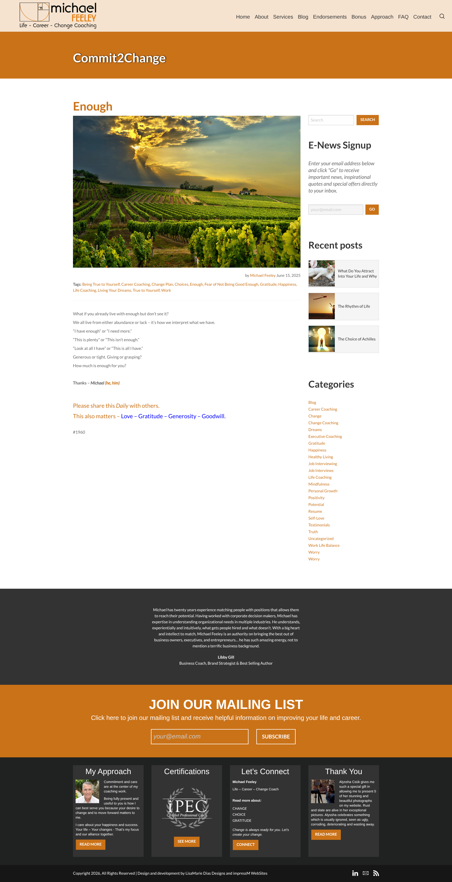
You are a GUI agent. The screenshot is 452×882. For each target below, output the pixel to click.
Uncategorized (321, 538)
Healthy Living (320, 457)
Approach (382, 17)
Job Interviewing (322, 463)
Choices (181, 284)
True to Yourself (146, 290)
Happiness (287, 284)
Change (314, 416)
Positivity (316, 497)
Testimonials (319, 525)
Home (243, 17)
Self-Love (316, 518)
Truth (313, 532)
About (261, 17)
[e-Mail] (366, 873)
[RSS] (376, 873)
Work (166, 290)
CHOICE (239, 814)
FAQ (403, 17)
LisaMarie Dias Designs (205, 873)
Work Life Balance (324, 545)
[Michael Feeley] (58, 15)
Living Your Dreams (114, 290)
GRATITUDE (242, 820)
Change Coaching (323, 423)
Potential (316, 504)
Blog (303, 17)
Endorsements (330, 17)
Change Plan (162, 284)
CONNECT (245, 844)
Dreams (315, 429)
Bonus (359, 17)
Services (283, 17)
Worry (314, 552)
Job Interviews (321, 470)
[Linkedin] (355, 873)
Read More (90, 844)
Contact (422, 17)
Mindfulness (319, 484)
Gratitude (268, 284)
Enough (196, 284)
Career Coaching (135, 284)
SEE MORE (187, 841)
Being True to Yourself (101, 284)
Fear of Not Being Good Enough (231, 284)
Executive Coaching (325, 436)
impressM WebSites (250, 873)
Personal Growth (322, 491)
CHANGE (240, 808)
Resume (315, 511)
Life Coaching (84, 290)
